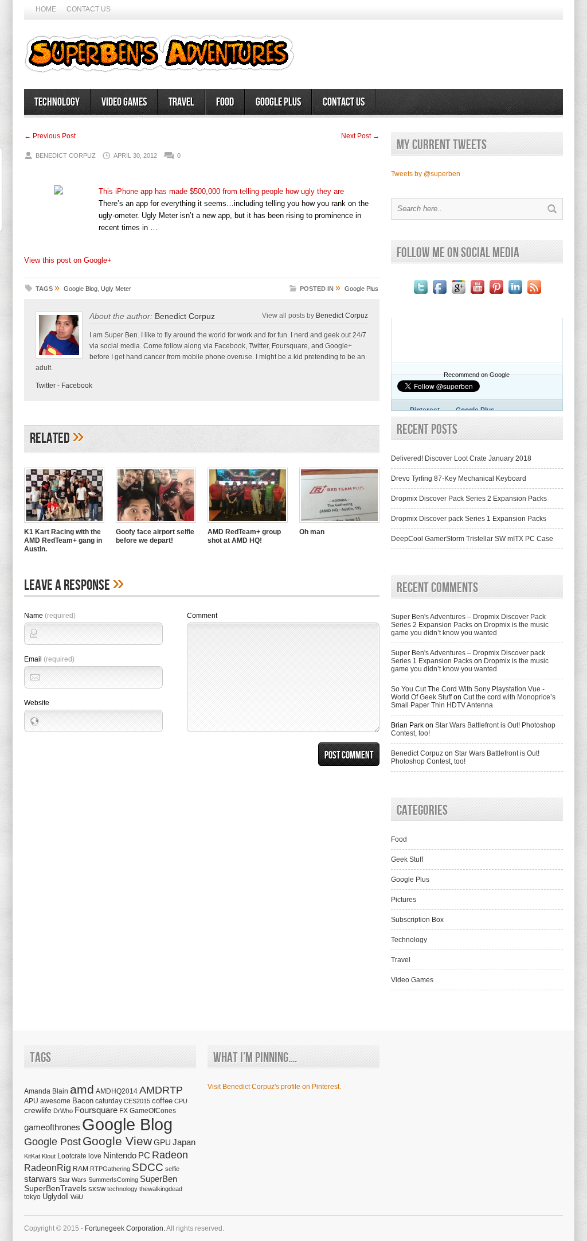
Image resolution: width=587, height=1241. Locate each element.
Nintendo (119, 1155)
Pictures (403, 900)
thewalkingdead (160, 1188)
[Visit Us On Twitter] (420, 294)
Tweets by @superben (425, 174)
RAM (80, 1168)
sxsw (96, 1188)
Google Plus (278, 102)
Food (225, 102)
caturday (108, 1100)
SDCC (147, 1167)
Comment (202, 616)
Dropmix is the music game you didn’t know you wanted (470, 629)
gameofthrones (52, 1127)
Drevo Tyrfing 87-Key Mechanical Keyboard (458, 478)
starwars (40, 1179)
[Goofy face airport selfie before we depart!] (156, 524)
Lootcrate (72, 1156)
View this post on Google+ (68, 260)
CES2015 (137, 1101)
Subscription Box (417, 920)
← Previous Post (50, 136)
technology (122, 1188)
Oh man (311, 532)
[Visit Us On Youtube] (477, 294)
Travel (181, 102)
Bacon (82, 1100)
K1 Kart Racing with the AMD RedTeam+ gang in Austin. (63, 540)
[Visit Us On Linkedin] (515, 294)
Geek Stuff (407, 859)
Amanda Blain (46, 1091)
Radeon (170, 1155)
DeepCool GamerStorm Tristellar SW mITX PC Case (472, 539)
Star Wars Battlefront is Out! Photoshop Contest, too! (465, 757)
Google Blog (80, 288)
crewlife (38, 1110)
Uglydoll (55, 1197)
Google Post (52, 1141)
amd (82, 1089)
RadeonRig (47, 1168)
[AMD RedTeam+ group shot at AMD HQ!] (248, 524)
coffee (162, 1100)
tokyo (32, 1196)
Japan (184, 1142)
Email (49, 659)
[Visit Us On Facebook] (439, 294)
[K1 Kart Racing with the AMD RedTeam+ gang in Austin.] (64, 524)
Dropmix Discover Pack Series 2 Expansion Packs (469, 499)
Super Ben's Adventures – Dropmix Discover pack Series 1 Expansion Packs (468, 657)
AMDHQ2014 (117, 1091)
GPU (162, 1142)
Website (36, 703)
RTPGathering (110, 1168)
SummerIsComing (113, 1179)
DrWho (63, 1110)
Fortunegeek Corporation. (125, 1228)
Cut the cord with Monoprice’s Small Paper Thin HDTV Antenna (473, 701)
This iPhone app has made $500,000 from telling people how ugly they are (221, 191)
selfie (172, 1168)
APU (31, 1100)
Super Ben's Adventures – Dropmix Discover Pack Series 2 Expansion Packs (468, 621)
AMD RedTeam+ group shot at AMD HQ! (244, 536)
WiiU (77, 1196)
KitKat (32, 1156)
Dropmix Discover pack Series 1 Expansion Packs (468, 519)
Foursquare (96, 1110)
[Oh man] (339, 524)
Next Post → (360, 136)
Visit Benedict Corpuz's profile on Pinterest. (274, 1087)
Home (46, 9)
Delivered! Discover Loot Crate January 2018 (461, 458)
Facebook (76, 386)
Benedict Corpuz (185, 316)
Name (50, 616)
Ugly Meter (116, 288)
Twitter (46, 386)
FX (123, 1111)
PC (144, 1155)
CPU (180, 1101)
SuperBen (158, 1179)
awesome (55, 1100)
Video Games (124, 102)
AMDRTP (161, 1090)
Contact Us (88, 9)
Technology (57, 102)
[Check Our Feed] (534, 294)
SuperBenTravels (55, 1188)
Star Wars (72, 1179)
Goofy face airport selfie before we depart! (155, 536)
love (94, 1156)
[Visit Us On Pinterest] (496, 294)
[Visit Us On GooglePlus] (458, 294)
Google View (117, 1141)
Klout (49, 1156)
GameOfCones (153, 1110)
